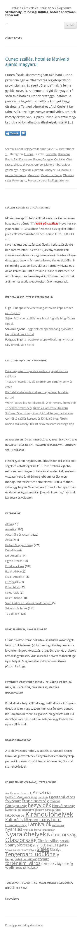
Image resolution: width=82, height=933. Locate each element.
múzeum (58, 825)
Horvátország (63, 805)
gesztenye (11, 170)
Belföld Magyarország (19, 545)
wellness (13, 867)
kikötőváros (14, 815)
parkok (64, 841)
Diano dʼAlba (52, 165)
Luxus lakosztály (16, 825)
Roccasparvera (37, 180)
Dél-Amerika (13, 556)
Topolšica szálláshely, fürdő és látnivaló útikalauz (36, 408)
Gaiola (66, 165)
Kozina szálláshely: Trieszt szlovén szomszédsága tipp (39, 424)
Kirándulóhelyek (45, 170)
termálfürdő (30, 859)
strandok (39, 845)
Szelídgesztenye (58, 180)
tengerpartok (14, 859)
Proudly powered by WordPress (24, 925)
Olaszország (21, 840)
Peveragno (19, 180)
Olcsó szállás (48, 840)
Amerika (10, 529)
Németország (62, 834)
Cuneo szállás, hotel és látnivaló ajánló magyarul (37, 61)
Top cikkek (12, 614)
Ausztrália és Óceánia (19, 534)
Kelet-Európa (13, 598)
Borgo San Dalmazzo (18, 159)
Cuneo (38, 165)
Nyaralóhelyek (25, 834)
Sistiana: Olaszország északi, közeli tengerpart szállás (39, 413)
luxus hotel (50, 819)
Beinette (51, 154)
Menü (70, 25)
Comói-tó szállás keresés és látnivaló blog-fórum (36, 418)
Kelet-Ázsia (12, 592)
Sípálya (55, 849)
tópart (43, 858)
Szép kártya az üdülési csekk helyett (28, 603)
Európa (28, 154)
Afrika (9, 524)
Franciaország (35, 801)
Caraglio (47, 159)
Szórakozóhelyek (26, 849)
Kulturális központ (21, 819)
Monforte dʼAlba (51, 175)
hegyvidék (26, 170)
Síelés (43, 849)
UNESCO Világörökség (57, 864)
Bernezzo (64, 154)
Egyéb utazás (13, 561)
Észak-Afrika (13, 571)
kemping (11, 810)
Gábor (19, 149)
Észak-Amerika (14, 577)
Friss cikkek (12, 587)
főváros (55, 801)
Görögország (16, 805)
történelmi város (22, 863)
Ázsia (8, 540)
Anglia (9, 793)
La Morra (63, 170)
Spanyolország (18, 845)
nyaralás (13, 829)
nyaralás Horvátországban (39, 830)
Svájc (50, 845)
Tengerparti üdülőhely (32, 854)
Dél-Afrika (11, 550)
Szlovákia (10, 849)
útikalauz (30, 867)
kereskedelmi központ (30, 809)
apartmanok (23, 793)
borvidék (43, 797)
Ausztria (42, 792)
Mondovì (33, 175)
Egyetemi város (62, 796)
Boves (37, 159)
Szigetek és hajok (16, 608)
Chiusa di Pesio (23, 165)
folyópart (13, 800)
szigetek (61, 845)
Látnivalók (39, 824)
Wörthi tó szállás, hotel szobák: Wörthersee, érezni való (41, 403)
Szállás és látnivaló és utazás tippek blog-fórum (41, 8)
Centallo (59, 159)
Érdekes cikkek (14, 566)
